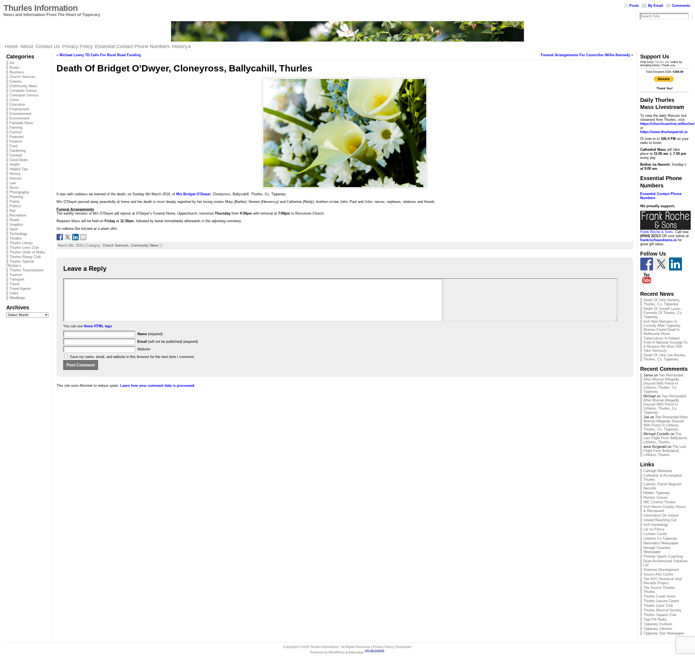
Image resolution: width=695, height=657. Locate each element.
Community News (23, 86)
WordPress (336, 652)
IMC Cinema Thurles (659, 502)
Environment (19, 118)
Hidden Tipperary (656, 493)
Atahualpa (356, 652)
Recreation (18, 215)
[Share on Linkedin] (75, 237)
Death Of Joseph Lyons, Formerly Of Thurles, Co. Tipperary (663, 313)
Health (15, 164)
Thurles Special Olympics (20, 263)
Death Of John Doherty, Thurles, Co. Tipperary (661, 302)
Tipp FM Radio (654, 619)
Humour (16, 178)
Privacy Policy (383, 647)
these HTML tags (98, 326)
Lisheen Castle (655, 534)
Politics (15, 206)
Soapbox (16, 224)
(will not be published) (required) (167, 341)
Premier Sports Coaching (663, 556)
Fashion (16, 132)
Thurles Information (41, 8)
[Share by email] (83, 237)
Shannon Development (661, 570)
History (15, 174)
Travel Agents (20, 289)
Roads (15, 220)
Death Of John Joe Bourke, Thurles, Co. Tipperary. (664, 357)
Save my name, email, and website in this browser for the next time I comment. (132, 357)
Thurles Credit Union (659, 596)
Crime (14, 100)
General (16, 155)
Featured (16, 137)
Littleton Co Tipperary (660, 538)
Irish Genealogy (655, 525)
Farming (16, 127)
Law (13, 183)
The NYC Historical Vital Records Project (662, 581)
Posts (634, 6)
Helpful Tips (19, 169)
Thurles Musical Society (662, 610)
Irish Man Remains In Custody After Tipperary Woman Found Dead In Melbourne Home (662, 327)
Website (143, 349)
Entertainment (20, 114)
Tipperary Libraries (657, 629)
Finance (16, 141)
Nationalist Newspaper (660, 543)
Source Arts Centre (658, 574)
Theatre (15, 238)
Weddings (17, 298)
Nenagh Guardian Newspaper (657, 550)
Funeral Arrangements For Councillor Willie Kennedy (585, 55)
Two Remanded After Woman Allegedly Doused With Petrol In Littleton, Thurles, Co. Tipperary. (663, 383)
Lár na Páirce (653, 529)
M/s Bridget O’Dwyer (193, 194)
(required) (150, 334)
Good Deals (19, 160)
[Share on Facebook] (59, 237)
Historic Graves (655, 497)
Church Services (23, 77)
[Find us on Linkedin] (675, 264)
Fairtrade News (21, 123)
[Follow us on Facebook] (646, 264)
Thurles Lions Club (24, 248)
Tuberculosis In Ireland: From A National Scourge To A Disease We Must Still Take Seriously (665, 344)
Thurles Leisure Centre (661, 601)
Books (15, 67)
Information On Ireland (660, 515)
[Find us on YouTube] (646, 278)
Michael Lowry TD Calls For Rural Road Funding (100, 55)
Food (13, 146)
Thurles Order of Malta (27, 252)
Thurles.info (662, 62)
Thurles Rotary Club (25, 257)
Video (14, 293)
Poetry (15, 201)
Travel (14, 284)
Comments (681, 6)
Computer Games (23, 91)
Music (14, 188)
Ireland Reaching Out (660, 520)
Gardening (18, 151)
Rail (12, 211)
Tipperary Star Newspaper (663, 633)
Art (12, 63)
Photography (19, 192)
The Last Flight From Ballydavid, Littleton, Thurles (665, 438)
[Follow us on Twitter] (661, 264)
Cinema (15, 81)
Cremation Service (24, 95)
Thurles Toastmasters (27, 270)
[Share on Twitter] (67, 237)
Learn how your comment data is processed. (157, 385)
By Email (655, 6)
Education (17, 104)
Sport (14, 229)
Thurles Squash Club (659, 615)
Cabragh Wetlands (657, 471)
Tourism (16, 275)
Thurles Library (21, 243)
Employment (19, 109)
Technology (18, 234)
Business (17, 72)
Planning (16, 197)
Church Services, (117, 245)
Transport (17, 279)
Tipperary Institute (657, 624)
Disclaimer (404, 647)
